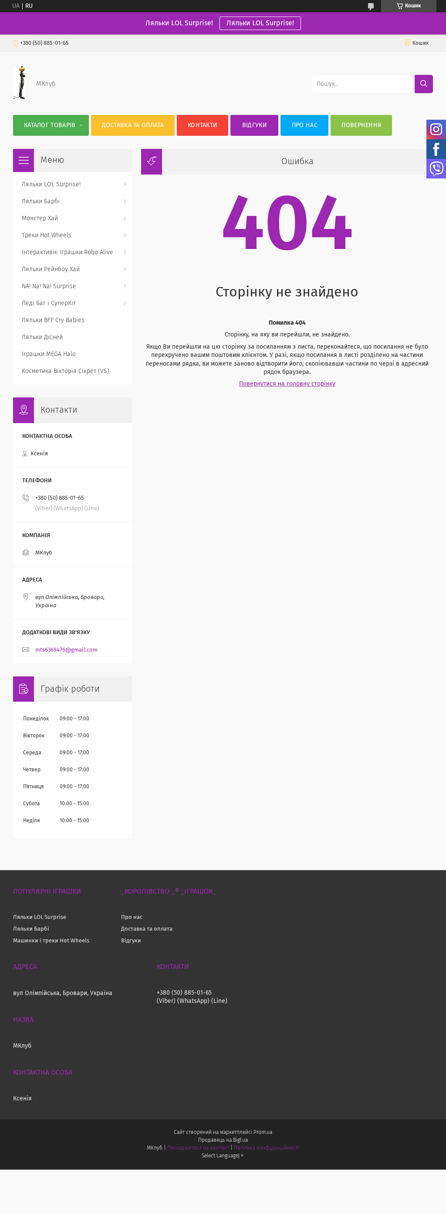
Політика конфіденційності (266, 1148)
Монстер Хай (40, 218)
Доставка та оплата (133, 125)
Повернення (361, 125)
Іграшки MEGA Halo (49, 354)
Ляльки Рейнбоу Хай (51, 269)
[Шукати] (424, 84)
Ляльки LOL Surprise (39, 917)
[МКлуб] (19, 97)
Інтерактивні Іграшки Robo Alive (67, 252)
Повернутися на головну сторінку (287, 384)
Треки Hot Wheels (46, 235)
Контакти (202, 125)
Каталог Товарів (50, 125)
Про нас (305, 125)
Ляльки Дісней (42, 337)
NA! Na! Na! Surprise (49, 286)
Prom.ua (262, 1132)
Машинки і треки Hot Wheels (51, 941)
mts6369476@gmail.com (66, 650)
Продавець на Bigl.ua (223, 1140)
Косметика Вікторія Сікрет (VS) (65, 371)
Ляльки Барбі (41, 201)
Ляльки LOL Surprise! (260, 23)
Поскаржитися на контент (198, 1148)
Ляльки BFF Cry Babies (53, 320)
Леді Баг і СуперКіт (49, 303)
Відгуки (254, 125)
